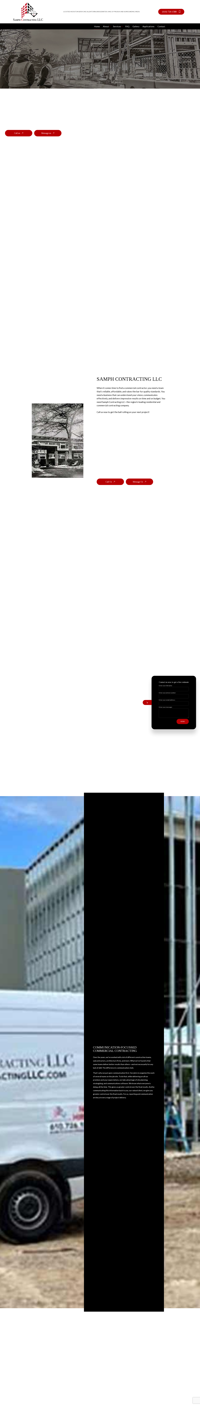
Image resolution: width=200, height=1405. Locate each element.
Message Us (138, 482)
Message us (46, 133)
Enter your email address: (167, 700)
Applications (148, 26)
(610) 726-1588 (169, 11)
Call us (17, 133)
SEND (183, 721)
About (106, 26)
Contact (161, 26)
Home (97, 26)
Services (117, 26)
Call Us (109, 482)
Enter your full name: (165, 685)
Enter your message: (165, 707)
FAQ (127, 26)
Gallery (135, 26)
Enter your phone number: (167, 693)
